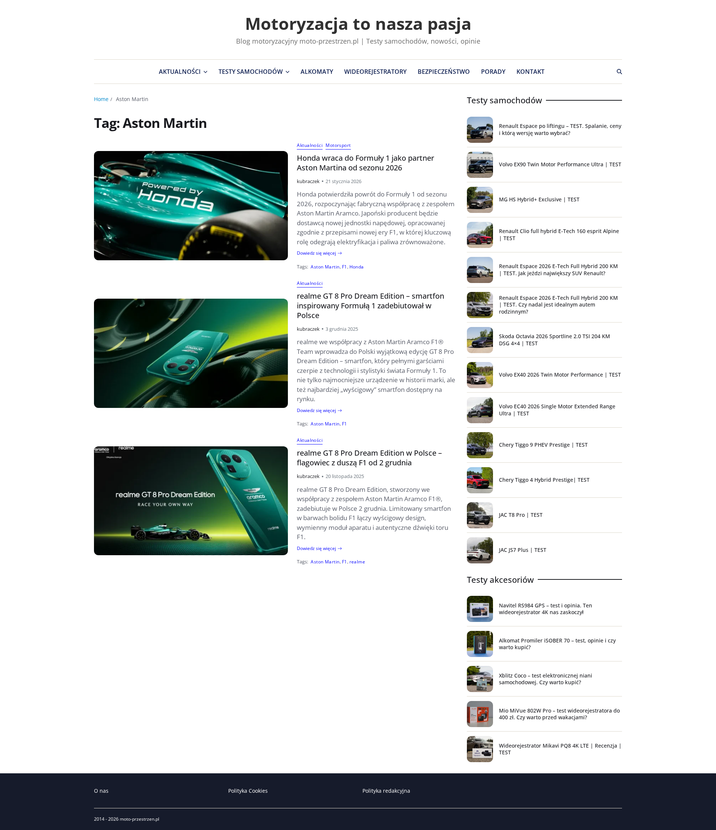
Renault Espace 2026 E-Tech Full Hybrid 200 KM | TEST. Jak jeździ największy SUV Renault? (558, 269)
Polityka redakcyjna (386, 790)
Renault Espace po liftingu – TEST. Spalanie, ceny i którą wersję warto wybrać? (560, 129)
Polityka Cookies (248, 790)
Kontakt (530, 71)
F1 (344, 266)
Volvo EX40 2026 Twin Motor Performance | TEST (560, 374)
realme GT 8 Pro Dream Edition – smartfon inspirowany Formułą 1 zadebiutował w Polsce (370, 305)
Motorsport (338, 145)
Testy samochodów (251, 71)
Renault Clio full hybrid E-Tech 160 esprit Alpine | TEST (559, 234)
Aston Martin (325, 266)
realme (357, 561)
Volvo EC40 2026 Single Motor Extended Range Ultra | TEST (557, 409)
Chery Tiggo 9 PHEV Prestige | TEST (543, 444)
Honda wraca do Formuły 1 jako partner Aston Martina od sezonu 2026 (365, 163)
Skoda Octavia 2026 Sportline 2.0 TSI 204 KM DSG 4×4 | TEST (554, 339)
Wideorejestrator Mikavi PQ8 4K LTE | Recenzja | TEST (560, 749)
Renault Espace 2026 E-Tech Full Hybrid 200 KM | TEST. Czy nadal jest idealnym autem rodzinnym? (558, 304)
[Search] (619, 71)
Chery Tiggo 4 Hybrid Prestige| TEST (544, 479)
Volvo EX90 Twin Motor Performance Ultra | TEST (560, 164)
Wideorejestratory (375, 71)
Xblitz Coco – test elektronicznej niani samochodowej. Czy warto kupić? (545, 679)
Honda (356, 266)
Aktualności (180, 71)
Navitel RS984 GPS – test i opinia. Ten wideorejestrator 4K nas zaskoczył (545, 609)
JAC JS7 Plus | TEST (522, 549)
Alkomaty (317, 71)
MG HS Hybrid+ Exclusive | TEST (539, 199)
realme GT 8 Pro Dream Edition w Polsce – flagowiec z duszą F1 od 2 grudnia (369, 458)
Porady (493, 71)
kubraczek (308, 181)
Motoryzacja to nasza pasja (358, 23)
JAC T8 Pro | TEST (521, 514)
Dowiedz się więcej (316, 253)
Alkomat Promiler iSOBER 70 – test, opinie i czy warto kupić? (557, 644)
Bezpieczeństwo (444, 71)
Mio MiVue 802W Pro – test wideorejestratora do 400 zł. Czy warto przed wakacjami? (559, 714)
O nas (101, 790)
